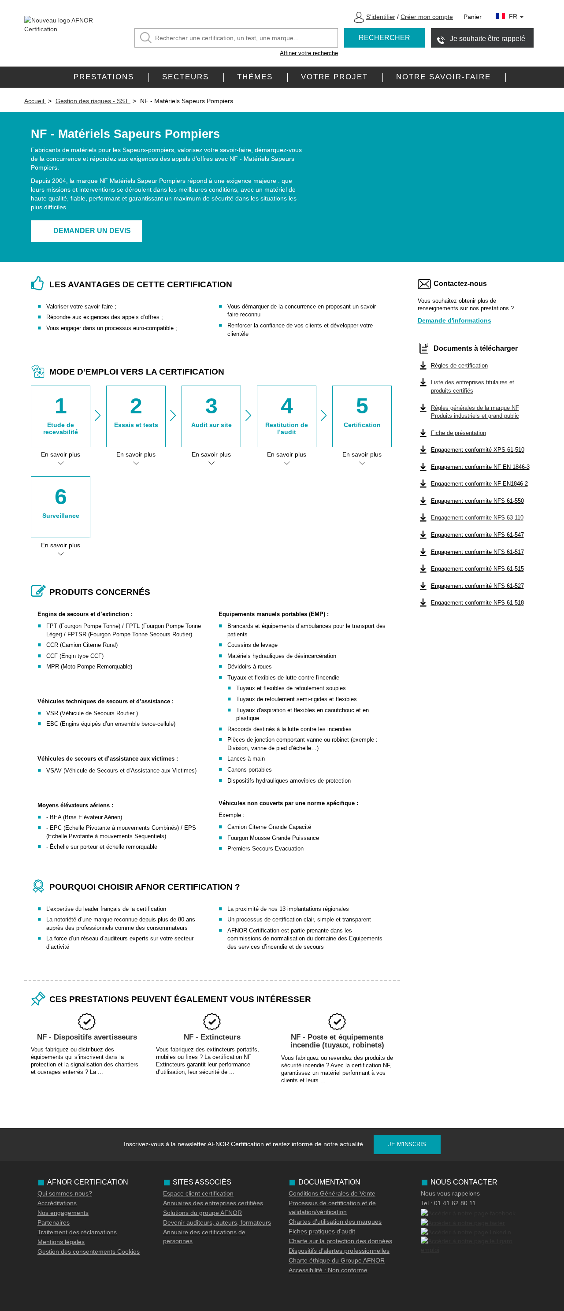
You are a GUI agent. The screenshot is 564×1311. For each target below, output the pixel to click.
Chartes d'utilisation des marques (335, 1221)
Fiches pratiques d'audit (322, 1231)
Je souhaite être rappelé (487, 38)
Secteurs (185, 77)
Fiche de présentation (458, 433)
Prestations (104, 77)
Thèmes (255, 77)
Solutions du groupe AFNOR (202, 1212)
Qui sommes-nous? (64, 1193)
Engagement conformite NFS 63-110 (477, 517)
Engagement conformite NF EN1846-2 (479, 483)
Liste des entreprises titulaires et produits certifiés (472, 386)
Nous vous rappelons (450, 1193)
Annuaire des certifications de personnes (204, 1236)
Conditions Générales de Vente (332, 1193)
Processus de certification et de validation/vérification (332, 1207)
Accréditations (57, 1203)
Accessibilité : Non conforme (328, 1270)
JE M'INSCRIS (407, 1144)
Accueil (35, 100)
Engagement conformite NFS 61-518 (477, 602)
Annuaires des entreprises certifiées (213, 1203)
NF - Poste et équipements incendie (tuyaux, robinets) (337, 1041)
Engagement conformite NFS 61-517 (477, 552)
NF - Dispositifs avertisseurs (87, 1037)
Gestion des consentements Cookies (88, 1251)
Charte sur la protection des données (340, 1240)
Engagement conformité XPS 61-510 (477, 449)
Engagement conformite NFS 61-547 (477, 534)
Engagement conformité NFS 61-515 (477, 568)
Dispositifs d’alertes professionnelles (339, 1250)
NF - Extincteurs (212, 1037)
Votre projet (334, 77)
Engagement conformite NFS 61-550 (477, 501)
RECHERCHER (384, 37)
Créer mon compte (427, 16)
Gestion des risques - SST (93, 100)
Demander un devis (92, 230)
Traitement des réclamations (77, 1232)
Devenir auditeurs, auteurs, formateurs (217, 1222)
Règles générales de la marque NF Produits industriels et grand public (475, 412)
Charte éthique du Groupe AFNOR (337, 1260)
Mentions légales (61, 1241)
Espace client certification (198, 1193)
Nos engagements (63, 1212)
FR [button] (514, 16)
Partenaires (53, 1222)
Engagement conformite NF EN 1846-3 (480, 467)
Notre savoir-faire (443, 77)
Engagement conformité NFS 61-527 (477, 586)
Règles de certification (459, 365)
